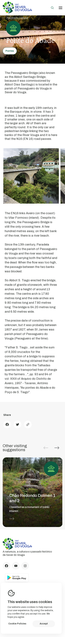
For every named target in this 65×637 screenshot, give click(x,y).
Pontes (10, 51)
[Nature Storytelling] (17, 12)
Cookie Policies (17, 623)
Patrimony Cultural (17, 17)
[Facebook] (7, 424)
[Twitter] (17, 424)
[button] (56, 447)
